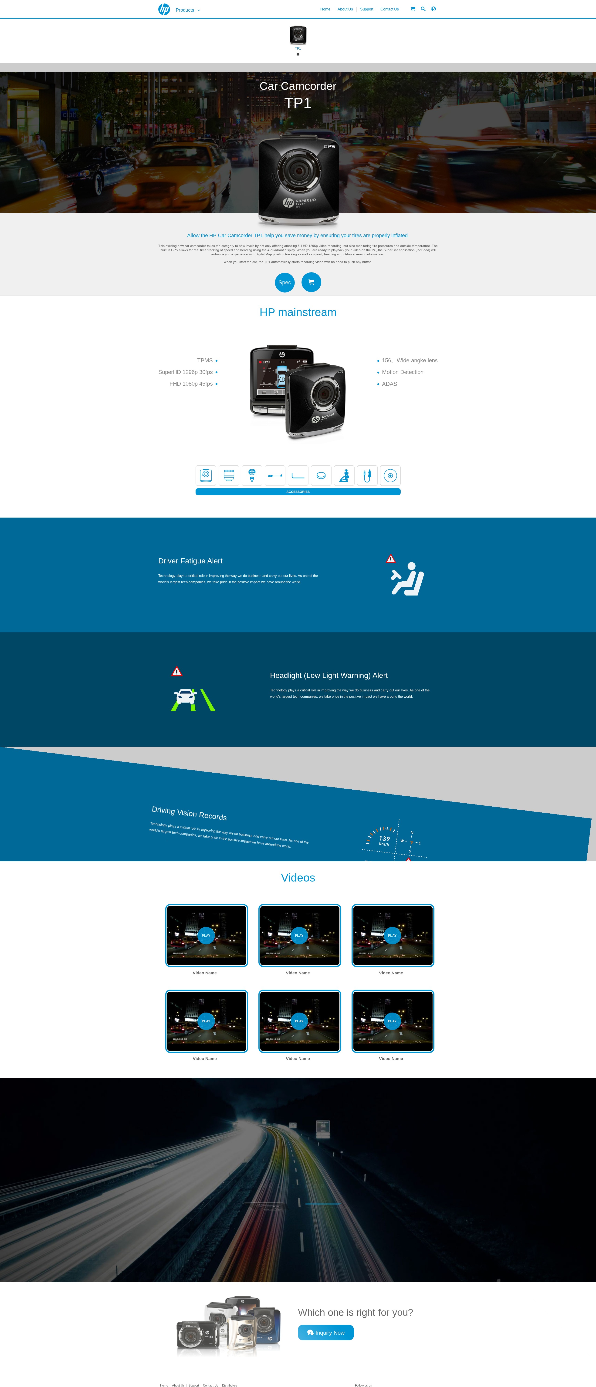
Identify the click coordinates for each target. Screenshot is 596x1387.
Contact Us (389, 9)
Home (325, 9)
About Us (345, 9)
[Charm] (252, 475)
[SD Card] (206, 475)
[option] (298, 41)
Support (366, 9)
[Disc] (275, 475)
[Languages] (433, 9)
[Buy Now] (311, 282)
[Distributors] (413, 9)
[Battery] (229, 475)
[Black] (298, 54)
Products (185, 10)
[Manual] (298, 475)
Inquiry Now (330, 1333)
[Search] (423, 9)
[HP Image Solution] (164, 9)
